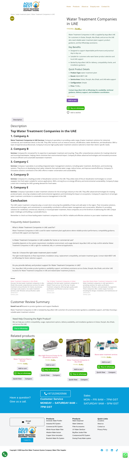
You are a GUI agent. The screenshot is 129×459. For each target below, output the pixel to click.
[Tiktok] (117, 450)
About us (85, 6)
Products (76, 6)
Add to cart (72, 100)
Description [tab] (17, 120)
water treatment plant (23, 14)
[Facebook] (102, 450)
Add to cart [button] (22, 368)
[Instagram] (107, 450)
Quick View (17, 379)
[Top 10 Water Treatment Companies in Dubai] (65, 287)
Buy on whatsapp (77, 108)
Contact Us (105, 6)
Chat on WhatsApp (21, 328)
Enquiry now (94, 6)
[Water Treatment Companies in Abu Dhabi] (29, 287)
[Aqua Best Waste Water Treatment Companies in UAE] (101, 287)
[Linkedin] (112, 450)
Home (69, 6)
